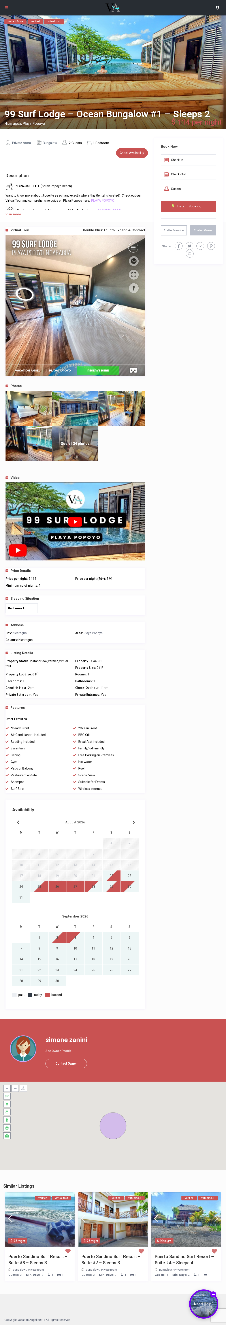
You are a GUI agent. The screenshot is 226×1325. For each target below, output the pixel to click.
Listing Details (22, 653)
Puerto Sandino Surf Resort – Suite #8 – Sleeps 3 (38, 1259)
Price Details (21, 571)
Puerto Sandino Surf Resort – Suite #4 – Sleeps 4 (184, 1259)
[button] (113, 1126)
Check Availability (132, 153)
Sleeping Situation (25, 599)
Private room (21, 143)
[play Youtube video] (75, 521)
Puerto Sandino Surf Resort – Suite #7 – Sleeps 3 (111, 1259)
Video (15, 478)
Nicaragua (20, 633)
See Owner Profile (58, 1051)
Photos (16, 386)
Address (17, 625)
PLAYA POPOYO (103, 201)
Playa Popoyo (93, 633)
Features (18, 708)
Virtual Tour (78, 230)
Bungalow (50, 143)
